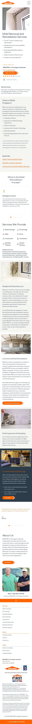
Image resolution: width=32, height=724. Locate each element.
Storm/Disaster (6, 617)
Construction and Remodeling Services (15, 166)
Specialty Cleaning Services (12, 163)
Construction (5, 619)
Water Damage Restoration (12, 159)
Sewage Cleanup (7, 251)
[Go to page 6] (19, 217)
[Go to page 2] (12, 217)
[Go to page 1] (11, 217)
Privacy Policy (6, 650)
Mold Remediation (7, 614)
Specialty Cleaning (7, 625)
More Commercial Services (12, 403)
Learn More (8, 497)
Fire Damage (6, 611)
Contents (25, 257)
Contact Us (5, 640)
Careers (4, 637)
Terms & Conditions (7, 648)
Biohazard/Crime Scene (19, 251)
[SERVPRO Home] (8, 3)
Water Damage (6, 609)
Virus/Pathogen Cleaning (9, 253)
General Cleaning (7, 627)
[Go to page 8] (21, 525)
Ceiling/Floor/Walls (22, 253)
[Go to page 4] (16, 217)
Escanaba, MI (7, 91)
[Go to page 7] (21, 217)
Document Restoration (8, 255)
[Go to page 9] (23, 525)
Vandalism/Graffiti (18, 257)
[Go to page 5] (18, 217)
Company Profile (6, 635)
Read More (8, 562)
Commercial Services (8, 622)
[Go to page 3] (14, 217)
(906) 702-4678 (9, 73)
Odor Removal (19, 255)
